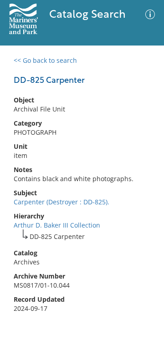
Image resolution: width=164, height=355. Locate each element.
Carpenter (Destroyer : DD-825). (61, 202)
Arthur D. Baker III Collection (57, 225)
